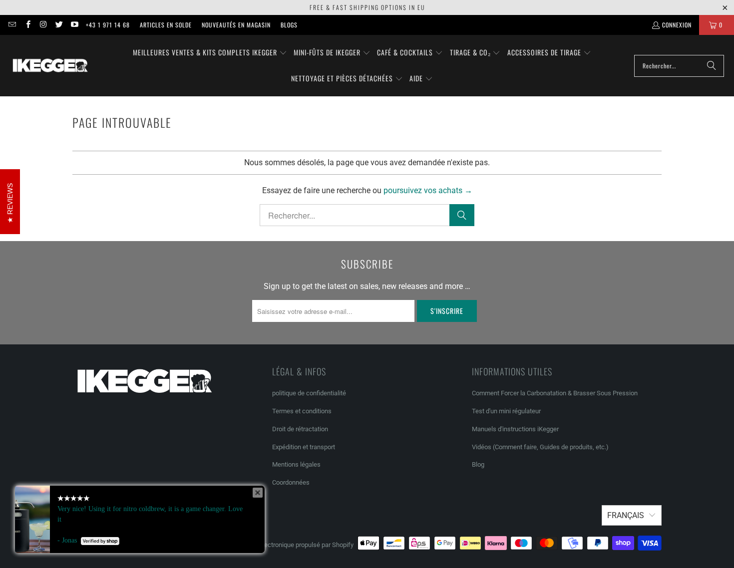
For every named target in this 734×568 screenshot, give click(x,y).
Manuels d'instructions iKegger (515, 429)
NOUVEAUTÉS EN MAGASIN (236, 24)
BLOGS (289, 24)
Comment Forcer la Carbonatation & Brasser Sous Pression (555, 393)
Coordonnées (291, 482)
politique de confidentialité (309, 393)
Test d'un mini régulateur (506, 411)
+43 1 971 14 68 (108, 24)
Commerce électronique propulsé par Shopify (290, 545)
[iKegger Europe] (50, 65)
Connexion (677, 24)
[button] (210, 53)
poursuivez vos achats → (427, 190)
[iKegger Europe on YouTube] (74, 24)
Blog (478, 464)
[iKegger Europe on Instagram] (43, 24)
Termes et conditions (302, 411)
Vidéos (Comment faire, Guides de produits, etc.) (540, 447)
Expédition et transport (303, 447)
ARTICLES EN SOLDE (166, 24)
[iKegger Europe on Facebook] (27, 24)
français (625, 515)
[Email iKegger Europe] (11, 24)
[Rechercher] (711, 66)
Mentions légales (296, 464)
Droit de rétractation (300, 429)
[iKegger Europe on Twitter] (58, 24)
